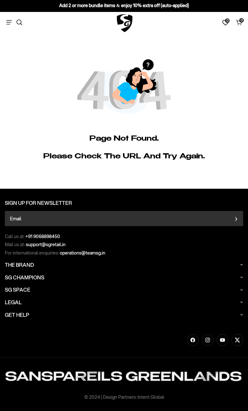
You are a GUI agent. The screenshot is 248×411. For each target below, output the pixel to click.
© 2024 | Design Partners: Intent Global (124, 397)
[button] (10, 22)
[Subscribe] (236, 218)
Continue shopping (100, 177)
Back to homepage (148, 177)
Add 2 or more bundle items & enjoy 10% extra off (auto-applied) (124, 5)
